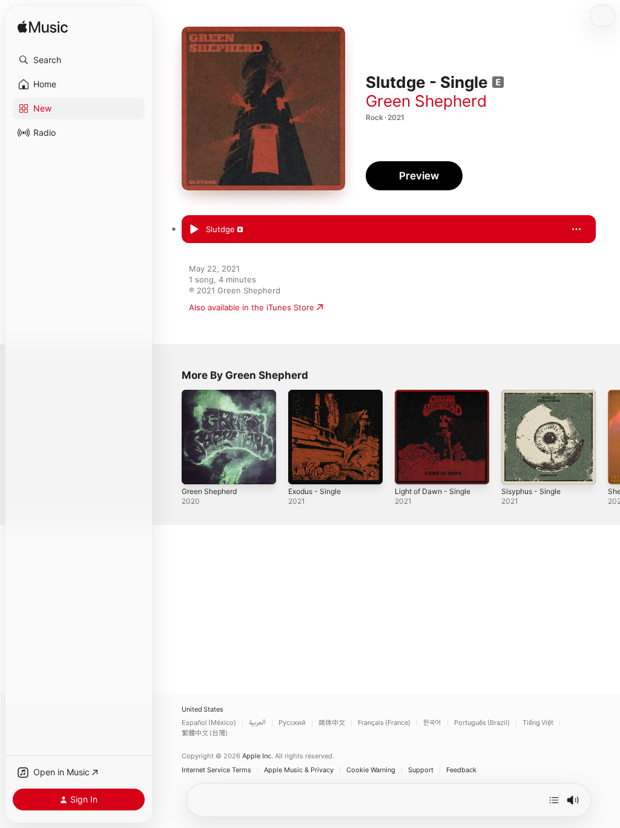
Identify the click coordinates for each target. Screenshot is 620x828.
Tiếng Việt (538, 722)
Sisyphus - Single (531, 491)
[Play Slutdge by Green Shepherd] (194, 229)
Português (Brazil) (482, 722)
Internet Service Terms (216, 770)
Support (421, 770)
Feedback (461, 770)
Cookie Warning (370, 770)
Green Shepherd (426, 101)
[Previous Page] (169, 437)
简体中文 (331, 722)
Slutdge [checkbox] (220, 229)
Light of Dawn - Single (432, 491)
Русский (292, 722)
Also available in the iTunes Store (251, 307)
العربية (257, 722)
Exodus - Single (314, 491)
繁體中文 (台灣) (205, 733)
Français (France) (384, 722)
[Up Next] (554, 800)
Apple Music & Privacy (299, 770)
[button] (78, 60)
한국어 (432, 722)
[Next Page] (607, 437)
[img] (43, 28)
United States (202, 709)
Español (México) (209, 722)
